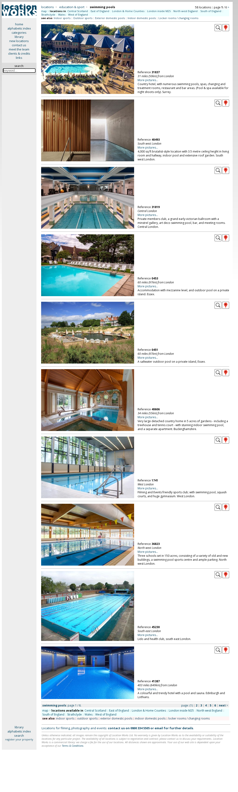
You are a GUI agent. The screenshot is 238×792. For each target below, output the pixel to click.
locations (47, 7)
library (19, 37)
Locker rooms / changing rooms (178, 18)
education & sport (71, 7)
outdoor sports (87, 718)
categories (19, 32)
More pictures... (148, 80)
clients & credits (19, 53)
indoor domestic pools (150, 718)
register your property (19, 739)
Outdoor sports (82, 18)
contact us (19, 45)
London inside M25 (159, 11)
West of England (78, 14)
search (19, 735)
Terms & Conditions (72, 745)
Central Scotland (77, 11)
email (159, 728)
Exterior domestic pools (110, 18)
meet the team (19, 49)
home (19, 24)
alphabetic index (19, 28)
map (44, 11)
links (19, 58)
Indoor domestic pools (142, 18)
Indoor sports (62, 18)
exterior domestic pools (116, 718)
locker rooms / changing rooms (189, 718)
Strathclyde (48, 14)
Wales (61, 14)
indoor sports (65, 718)
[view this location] (218, 30)
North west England (185, 11)
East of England (100, 11)
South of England (210, 11)
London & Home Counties (128, 11)
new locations (19, 41)
